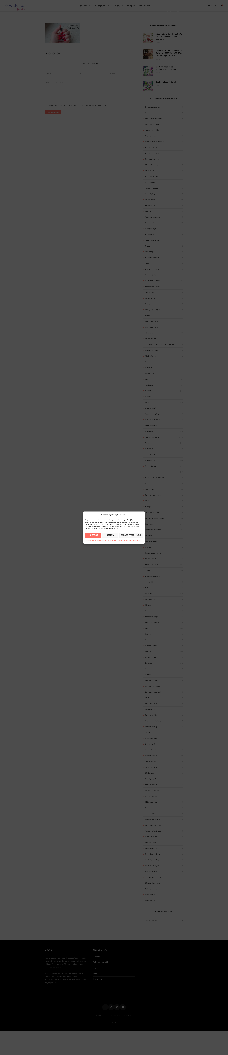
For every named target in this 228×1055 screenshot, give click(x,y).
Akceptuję (93, 535)
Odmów (110, 535)
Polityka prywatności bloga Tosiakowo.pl (127, 540)
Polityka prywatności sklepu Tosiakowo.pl (99, 540)
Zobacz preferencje (131, 535)
